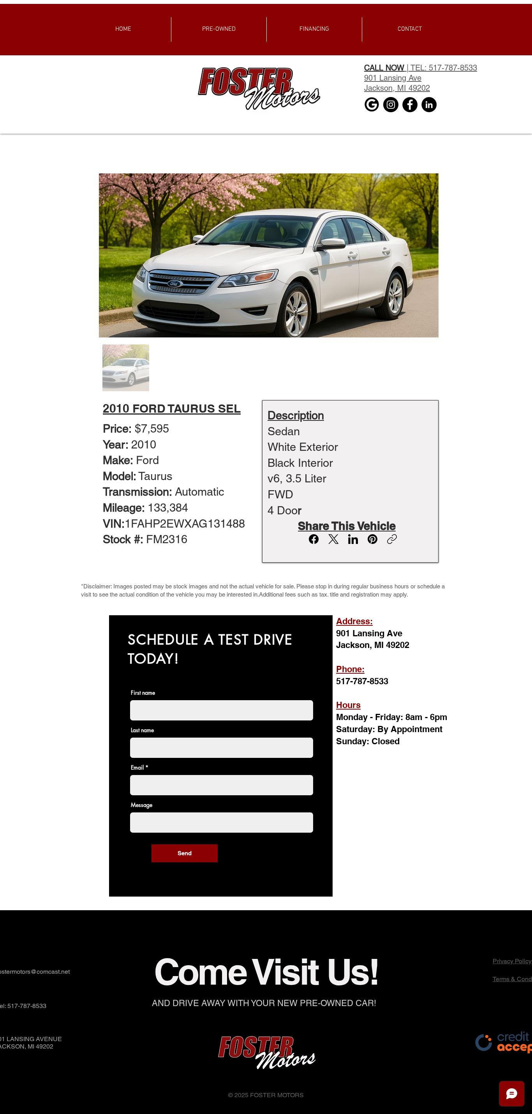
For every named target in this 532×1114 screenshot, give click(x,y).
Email (137, 767)
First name (143, 693)
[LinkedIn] (429, 104)
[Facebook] (409, 104)
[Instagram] (390, 104)
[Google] (371, 104)
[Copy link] (392, 539)
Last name (142, 730)
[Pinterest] (372, 539)
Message (141, 805)
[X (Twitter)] (333, 539)
